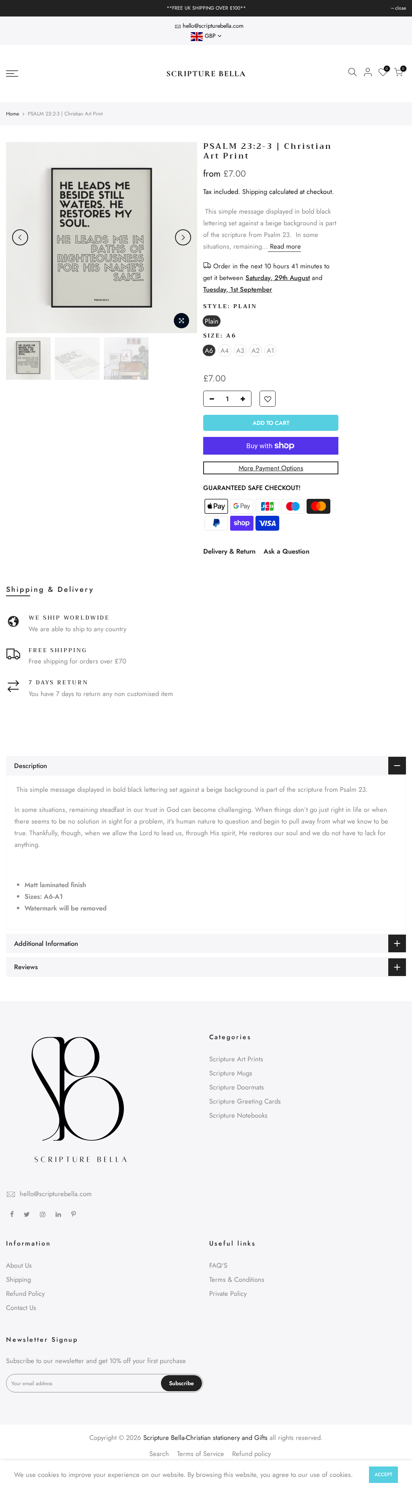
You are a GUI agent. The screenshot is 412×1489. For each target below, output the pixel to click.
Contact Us (21, 1307)
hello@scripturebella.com (213, 25)
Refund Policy (25, 1293)
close (15, 8)
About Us (19, 1265)
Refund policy (251, 1453)
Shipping (254, 191)
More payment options (271, 468)
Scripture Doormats (236, 1087)
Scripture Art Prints (236, 1059)
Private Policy (228, 1293)
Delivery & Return (229, 551)
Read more (284, 246)
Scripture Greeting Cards (245, 1101)
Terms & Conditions (236, 1279)
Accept (383, 1474)
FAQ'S (218, 1265)
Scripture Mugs (230, 1073)
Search (159, 1453)
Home (12, 113)
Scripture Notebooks (238, 1115)
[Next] (183, 237)
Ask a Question (286, 551)
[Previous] (20, 237)
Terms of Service (200, 1453)
